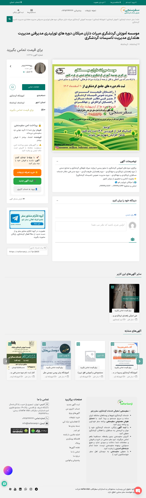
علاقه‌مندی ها (115, 2)
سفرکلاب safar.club (89, 489)
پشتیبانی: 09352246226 (71, 10)
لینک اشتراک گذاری (37, 248)
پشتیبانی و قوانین (72, 460)
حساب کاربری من (73, 408)
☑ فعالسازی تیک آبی (71, 421)
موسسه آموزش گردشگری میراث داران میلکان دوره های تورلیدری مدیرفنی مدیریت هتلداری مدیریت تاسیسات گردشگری (78, 36)
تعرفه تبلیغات (90, 10)
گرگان (25, 355)
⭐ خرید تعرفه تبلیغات (27, 172)
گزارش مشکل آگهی (16, 199)
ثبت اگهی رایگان (18, 12)
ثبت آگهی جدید (73, 404)
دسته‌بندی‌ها (31, 12)
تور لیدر (77, 430)
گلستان (30, 355)
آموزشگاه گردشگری (99, 19)
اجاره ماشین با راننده (71, 434)
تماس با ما (75, 451)
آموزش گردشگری (112, 19)
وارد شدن (130, 215)
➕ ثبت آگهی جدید (27, 181)
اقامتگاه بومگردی (73, 438)
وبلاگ (77, 443)
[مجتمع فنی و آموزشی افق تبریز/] (90, 355)
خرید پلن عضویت (99, 2)
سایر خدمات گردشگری (127, 19)
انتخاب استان (15, 2)
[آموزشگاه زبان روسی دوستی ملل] (56, 355)
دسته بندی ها (74, 426)
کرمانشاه (134, 44)
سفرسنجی (124, 411)
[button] (95, 161)
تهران (65, 355)
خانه (137, 19)
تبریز (98, 355)
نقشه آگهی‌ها (74, 447)
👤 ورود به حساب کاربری (27, 189)
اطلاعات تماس (33, 87)
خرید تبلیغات (74, 417)
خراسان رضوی (131, 355)
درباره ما (76, 456)
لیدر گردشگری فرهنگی (115, 319)
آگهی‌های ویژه (74, 413)
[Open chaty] (138, 490)
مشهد (122, 355)
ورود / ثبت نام (130, 2)
